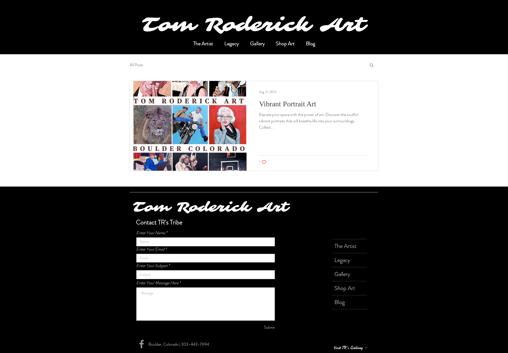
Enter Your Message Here (157, 283)
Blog (339, 302)
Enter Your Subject (151, 266)
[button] (371, 65)
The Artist (345, 246)
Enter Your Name (150, 233)
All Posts (136, 65)
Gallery (342, 274)
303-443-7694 (195, 344)
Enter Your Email (150, 249)
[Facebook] (141, 344)
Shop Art (344, 288)
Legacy (342, 260)
